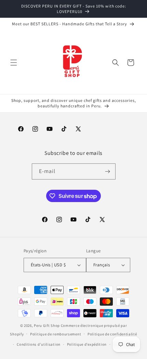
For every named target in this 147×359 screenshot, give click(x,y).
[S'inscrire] (107, 171)
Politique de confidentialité (112, 334)
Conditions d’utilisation (39, 344)
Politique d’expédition (87, 344)
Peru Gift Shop (47, 325)
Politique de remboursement (55, 334)
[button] (13, 62)
